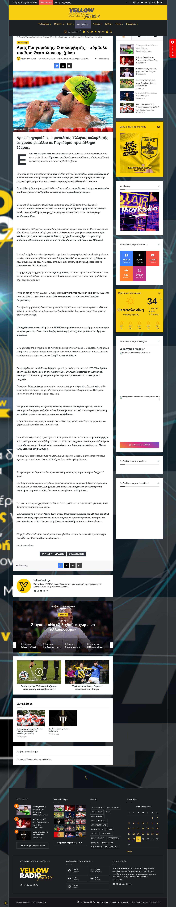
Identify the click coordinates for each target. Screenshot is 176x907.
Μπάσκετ (58, 24)
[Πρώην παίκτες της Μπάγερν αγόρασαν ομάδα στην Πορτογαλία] (59, 828)
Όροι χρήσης (102, 902)
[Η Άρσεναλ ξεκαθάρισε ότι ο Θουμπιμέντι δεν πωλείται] (81, 821)
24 (129, 839)
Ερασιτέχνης (82, 24)
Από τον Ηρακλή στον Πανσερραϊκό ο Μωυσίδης (41, 822)
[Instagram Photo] (141, 374)
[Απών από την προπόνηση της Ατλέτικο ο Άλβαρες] (70, 828)
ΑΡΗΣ (100, 812)
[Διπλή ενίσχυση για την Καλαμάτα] (63, 718)
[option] (63, 626)
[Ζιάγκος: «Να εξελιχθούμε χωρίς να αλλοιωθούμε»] (127, 72)
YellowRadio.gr (26, 59)
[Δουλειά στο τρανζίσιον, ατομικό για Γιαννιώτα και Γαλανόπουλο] (127, 83)
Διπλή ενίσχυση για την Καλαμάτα (69, 2)
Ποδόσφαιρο (44, 24)
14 (148, 828)
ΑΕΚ (92, 812)
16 (157, 828)
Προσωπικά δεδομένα (119, 902)
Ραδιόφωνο (131, 24)
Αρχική (21, 37)
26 (138, 839)
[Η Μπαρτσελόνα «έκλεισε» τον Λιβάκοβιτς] (127, 49)
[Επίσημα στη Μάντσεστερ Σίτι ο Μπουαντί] (127, 96)
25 (134, 839)
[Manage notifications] (6, 903)
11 (134, 828)
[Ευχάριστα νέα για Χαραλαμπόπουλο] (70, 834)
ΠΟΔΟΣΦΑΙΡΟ (107, 842)
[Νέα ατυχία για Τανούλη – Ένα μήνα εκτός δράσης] (81, 834)
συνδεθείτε (46, 759)
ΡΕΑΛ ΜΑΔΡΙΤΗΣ (111, 847)
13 (143, 828)
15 (152, 828)
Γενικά (118, 24)
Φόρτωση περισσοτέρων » (33, 845)
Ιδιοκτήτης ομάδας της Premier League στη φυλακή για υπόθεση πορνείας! (30, 731)
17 (129, 834)
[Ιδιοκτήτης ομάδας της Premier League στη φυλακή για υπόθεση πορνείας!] (31, 718)
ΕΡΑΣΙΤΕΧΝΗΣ (106, 834)
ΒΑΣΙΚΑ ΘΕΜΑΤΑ (97, 829)
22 (152, 834)
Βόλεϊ (69, 24)
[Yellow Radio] (88, 13)
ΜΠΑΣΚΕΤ (95, 842)
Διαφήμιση (135, 902)
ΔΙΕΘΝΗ (94, 834)
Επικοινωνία (154, 902)
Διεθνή (108, 24)
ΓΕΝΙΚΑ (109, 829)
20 (143, 834)
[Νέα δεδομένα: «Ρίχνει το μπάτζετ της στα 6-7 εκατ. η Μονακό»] (59, 834)
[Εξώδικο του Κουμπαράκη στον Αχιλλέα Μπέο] (70, 821)
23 (157, 834)
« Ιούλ (129, 851)
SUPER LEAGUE (97, 807)
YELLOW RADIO (113, 807)
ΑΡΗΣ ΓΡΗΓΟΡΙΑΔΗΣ (53, 554)
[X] (38, 590)
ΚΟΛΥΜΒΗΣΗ (77, 554)
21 (148, 834)
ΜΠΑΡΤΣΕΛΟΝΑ (113, 838)
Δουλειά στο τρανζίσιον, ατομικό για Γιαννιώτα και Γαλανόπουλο (146, 83)
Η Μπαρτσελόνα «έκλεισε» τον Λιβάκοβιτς (39, 809)
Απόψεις (96, 24)
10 (129, 828)
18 (134, 834)
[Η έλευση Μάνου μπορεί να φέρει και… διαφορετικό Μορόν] (81, 828)
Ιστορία (144, 902)
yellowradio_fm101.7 (132, 348)
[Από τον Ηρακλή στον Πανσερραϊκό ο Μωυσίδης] (127, 60)
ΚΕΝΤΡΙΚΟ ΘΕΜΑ (97, 838)
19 (138, 834)
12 (138, 828)
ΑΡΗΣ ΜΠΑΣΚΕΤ (97, 816)
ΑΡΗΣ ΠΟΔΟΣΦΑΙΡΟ (98, 821)
